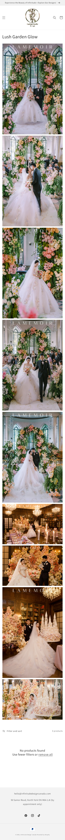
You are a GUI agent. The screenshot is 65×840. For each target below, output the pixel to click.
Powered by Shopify (43, 834)
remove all (45, 754)
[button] (3, 17)
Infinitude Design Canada (28, 834)
